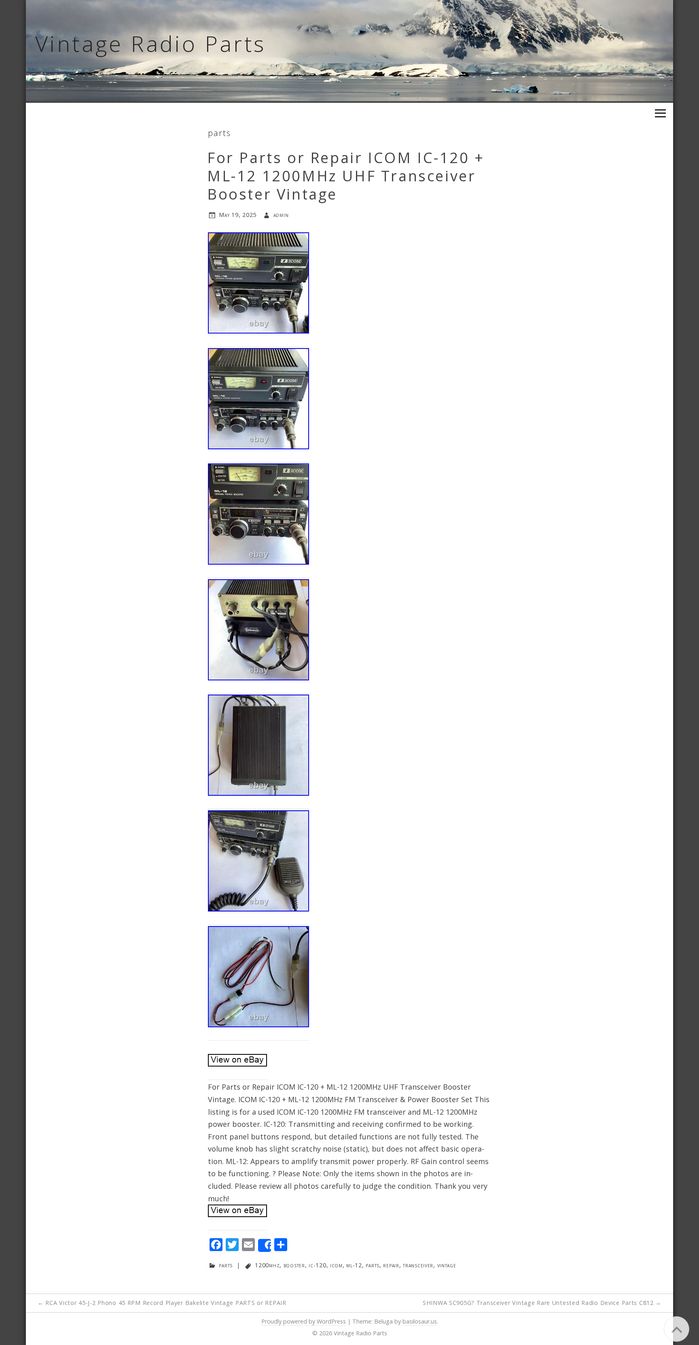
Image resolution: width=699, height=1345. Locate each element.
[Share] (264, 1245)
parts (219, 132)
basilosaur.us (419, 1321)
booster (294, 1265)
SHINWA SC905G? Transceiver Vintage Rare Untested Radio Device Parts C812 (542, 1303)
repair (391, 1265)
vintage (446, 1265)
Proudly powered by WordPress (303, 1321)
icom (336, 1265)
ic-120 (317, 1265)
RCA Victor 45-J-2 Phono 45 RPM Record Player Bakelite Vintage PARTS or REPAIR (162, 1303)
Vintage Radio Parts (150, 43)
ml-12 (354, 1265)
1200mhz (267, 1265)
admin (281, 215)
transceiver (418, 1265)
